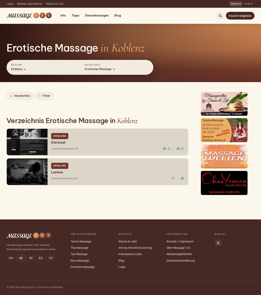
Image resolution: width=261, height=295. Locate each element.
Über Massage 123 (178, 247)
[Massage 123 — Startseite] (29, 15)
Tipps (75, 15)
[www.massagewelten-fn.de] (224, 156)
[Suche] (220, 16)
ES (41, 258)
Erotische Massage (83, 267)
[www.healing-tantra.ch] (224, 130)
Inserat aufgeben (240, 15)
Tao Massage (79, 254)
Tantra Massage (81, 241)
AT (31, 258)
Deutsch (236, 3)
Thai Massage (79, 247)
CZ (51, 258)
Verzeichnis (22, 96)
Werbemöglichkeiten (29, 3)
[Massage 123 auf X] (218, 243)
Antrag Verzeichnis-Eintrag (135, 247)
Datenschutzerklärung (181, 260)
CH (11, 258)
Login (10, 3)
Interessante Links (130, 254)
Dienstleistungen (97, 15)
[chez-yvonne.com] (224, 183)
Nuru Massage (80, 260)
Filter (46, 96)
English (248, 3)
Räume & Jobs (55, 3)
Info (63, 15)
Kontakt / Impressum (180, 241)
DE (21, 258)
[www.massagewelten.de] (224, 104)
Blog (117, 15)
